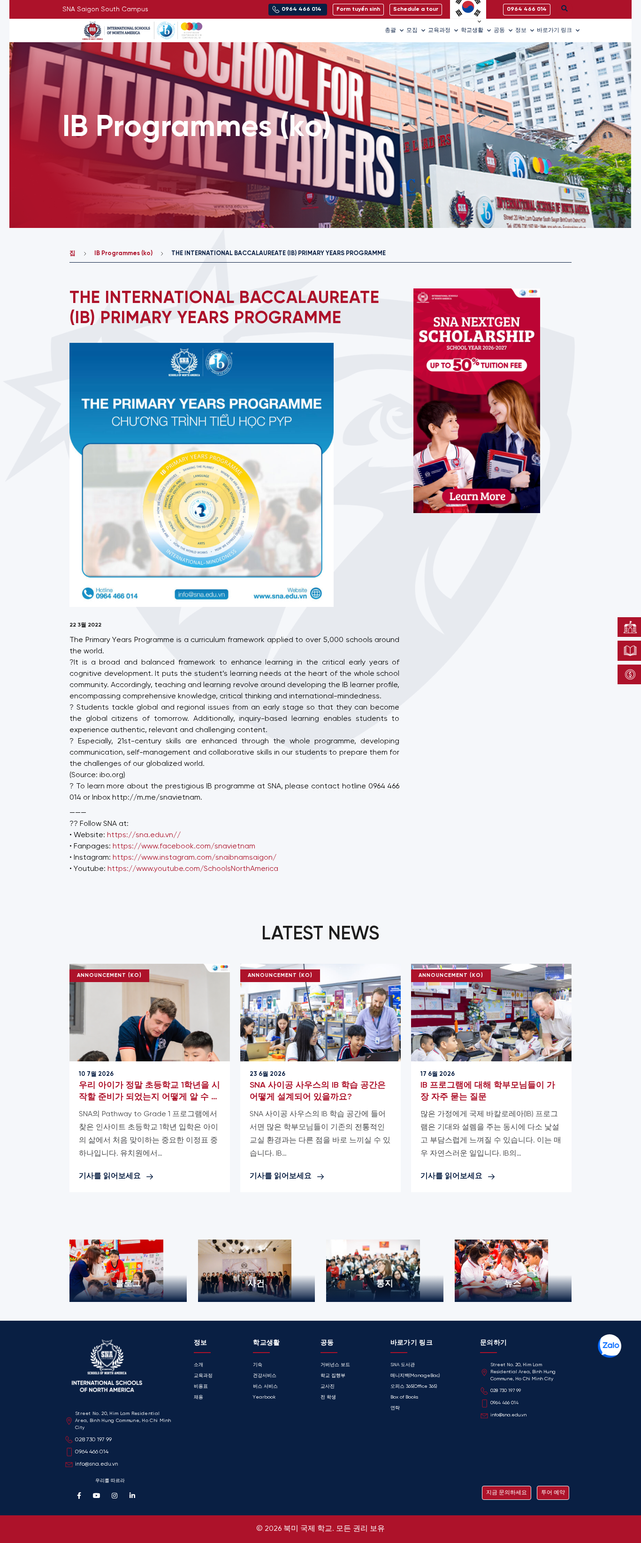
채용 (198, 1397)
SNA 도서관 (402, 1365)
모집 (412, 30)
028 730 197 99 (505, 1390)
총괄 (390, 30)
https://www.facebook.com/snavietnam (184, 846)
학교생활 (472, 30)
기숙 (257, 1365)
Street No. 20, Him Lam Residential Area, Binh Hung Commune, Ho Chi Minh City (523, 1372)
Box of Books (404, 1397)
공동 (499, 30)
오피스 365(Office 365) (413, 1386)
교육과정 (439, 30)
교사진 (327, 1386)
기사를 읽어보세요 (110, 1176)
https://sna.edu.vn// (144, 835)
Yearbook (264, 1397)
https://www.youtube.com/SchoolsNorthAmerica (192, 869)
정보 (521, 30)
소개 (198, 1365)
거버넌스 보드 (335, 1365)
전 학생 (328, 1397)
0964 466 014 (504, 1403)
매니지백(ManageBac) (415, 1375)
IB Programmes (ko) (123, 253)
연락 (395, 1408)
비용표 (201, 1386)
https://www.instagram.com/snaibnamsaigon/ (194, 858)
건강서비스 (264, 1375)
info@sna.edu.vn (508, 1415)
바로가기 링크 (554, 30)
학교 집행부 (332, 1375)
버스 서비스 (265, 1386)
